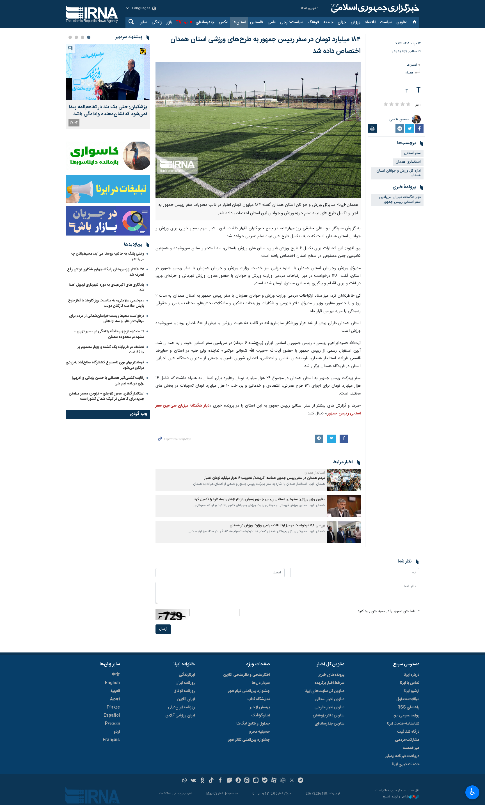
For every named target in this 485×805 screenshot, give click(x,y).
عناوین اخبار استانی (329, 699)
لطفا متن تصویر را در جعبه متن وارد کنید (388, 611)
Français (111, 740)
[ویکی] (193, 780)
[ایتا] (247, 780)
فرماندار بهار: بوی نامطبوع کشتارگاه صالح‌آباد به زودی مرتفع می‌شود (105, 365)
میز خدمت (411, 748)
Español (112, 715)
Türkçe (113, 707)
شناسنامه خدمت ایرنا (403, 723)
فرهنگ (313, 22)
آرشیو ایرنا (411, 691)
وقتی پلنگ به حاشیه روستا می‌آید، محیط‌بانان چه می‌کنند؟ (107, 256)
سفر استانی (412, 153)
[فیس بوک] (220, 780)
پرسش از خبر (260, 707)
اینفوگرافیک (260, 715)
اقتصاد (370, 22)
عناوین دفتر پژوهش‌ (328, 715)
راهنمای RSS (408, 707)
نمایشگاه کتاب (259, 699)
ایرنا (374, 8)
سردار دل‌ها (261, 683)
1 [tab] (88, 37)
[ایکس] (292, 780)
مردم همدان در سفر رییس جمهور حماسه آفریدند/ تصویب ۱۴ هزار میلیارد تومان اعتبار (264, 478)
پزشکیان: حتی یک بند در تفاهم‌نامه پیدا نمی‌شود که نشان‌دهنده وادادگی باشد (108, 110)
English (112, 683)
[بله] (265, 780)
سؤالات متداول (407, 699)
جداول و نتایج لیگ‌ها (253, 723)
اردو (117, 731)
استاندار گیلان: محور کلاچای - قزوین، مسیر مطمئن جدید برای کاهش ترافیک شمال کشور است (106, 396)
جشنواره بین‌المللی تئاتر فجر (249, 740)
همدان (409, 72)
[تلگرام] (301, 780)
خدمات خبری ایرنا (405, 764)
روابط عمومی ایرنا (405, 715)
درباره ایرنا (411, 675)
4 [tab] (70, 37)
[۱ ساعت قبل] (108, 72)
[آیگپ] (256, 780)
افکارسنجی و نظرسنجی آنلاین (246, 675)
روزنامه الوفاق (184, 691)
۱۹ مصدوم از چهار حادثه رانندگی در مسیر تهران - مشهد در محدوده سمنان (109, 334)
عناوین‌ (402, 22)
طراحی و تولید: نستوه (396, 797)
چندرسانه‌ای (205, 22)
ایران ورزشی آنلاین (180, 715)
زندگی (157, 22)
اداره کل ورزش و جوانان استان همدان (398, 173)
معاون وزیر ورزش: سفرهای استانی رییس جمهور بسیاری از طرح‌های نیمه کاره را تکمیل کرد (259, 499)
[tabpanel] (108, 86)
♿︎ (472, 792)
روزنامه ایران (185, 683)
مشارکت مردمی (407, 740)
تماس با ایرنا (409, 683)
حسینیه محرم (259, 731)
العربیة (115, 691)
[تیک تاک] (211, 780)
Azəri (115, 699)
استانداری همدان (408, 162)
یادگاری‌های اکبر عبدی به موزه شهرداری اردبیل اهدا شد (106, 287)
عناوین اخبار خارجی (329, 707)
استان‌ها (239, 22)
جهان (342, 22)
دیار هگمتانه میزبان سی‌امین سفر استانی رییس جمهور (400, 199)
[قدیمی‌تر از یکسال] (344, 480)
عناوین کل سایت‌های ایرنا (324, 691)
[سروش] (238, 780)
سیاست (386, 22)
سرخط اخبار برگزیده (329, 683)
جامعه (328, 22)
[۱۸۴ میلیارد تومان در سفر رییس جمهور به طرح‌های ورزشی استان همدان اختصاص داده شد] (258, 130)
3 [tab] (76, 37)
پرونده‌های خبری (330, 675)
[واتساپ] (184, 780)
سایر (143, 22)
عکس (223, 22)
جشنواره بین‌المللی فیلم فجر (249, 691)
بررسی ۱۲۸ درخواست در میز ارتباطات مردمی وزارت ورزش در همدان (277, 526)
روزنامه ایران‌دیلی (181, 707)
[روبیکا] (283, 780)
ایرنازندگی (187, 675)
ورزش (355, 22)
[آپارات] (274, 780)
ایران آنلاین (186, 699)
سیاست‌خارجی (291, 22)
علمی (271, 22)
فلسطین (256, 22)
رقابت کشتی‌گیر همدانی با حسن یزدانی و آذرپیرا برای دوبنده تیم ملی (108, 380)
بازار (169, 22)
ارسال (163, 629)
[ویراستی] (229, 780)
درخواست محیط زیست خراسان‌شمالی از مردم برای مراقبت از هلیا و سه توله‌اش (106, 318)
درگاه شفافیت (408, 731)
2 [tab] (82, 37)
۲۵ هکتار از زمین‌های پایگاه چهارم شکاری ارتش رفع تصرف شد (105, 272)
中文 (116, 675)
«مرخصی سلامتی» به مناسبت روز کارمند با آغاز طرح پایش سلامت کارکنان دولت (106, 303)
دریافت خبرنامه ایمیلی (402, 756)
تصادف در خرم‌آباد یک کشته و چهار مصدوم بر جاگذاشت (110, 350)
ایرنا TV (182, 22)
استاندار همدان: (314, 473)
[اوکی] (202, 780)
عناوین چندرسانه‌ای (329, 723)
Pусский (112, 723)
